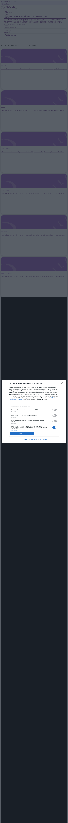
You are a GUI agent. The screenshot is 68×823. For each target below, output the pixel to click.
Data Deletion (24, 439)
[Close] (62, 383)
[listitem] (34, 406)
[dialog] (34, 411)
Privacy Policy (43, 439)
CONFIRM (22, 433)
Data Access (34, 439)
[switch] (54, 410)
